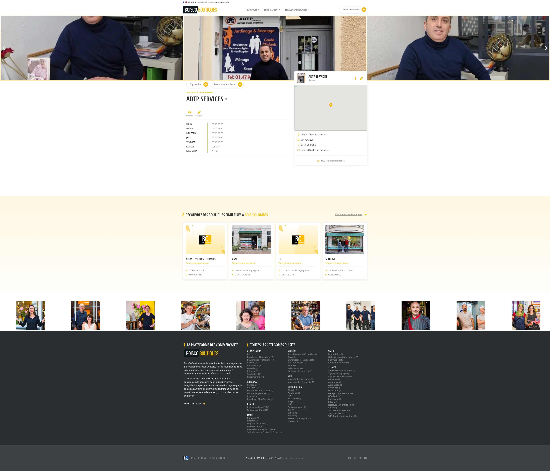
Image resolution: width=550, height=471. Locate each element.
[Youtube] (365, 458)
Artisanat (252, 381)
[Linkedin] (360, 458)
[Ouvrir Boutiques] (259, 9)
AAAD (234, 259)
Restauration (295, 386)
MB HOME (330, 259)
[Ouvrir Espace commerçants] (308, 9)
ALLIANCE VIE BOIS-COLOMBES (201, 259)
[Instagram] (355, 458)
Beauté (250, 403)
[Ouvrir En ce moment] (280, 9)
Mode (290, 376)
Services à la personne (199, 92)
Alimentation (254, 350)
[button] (545, 48)
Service (332, 367)
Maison (292, 350)
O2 (280, 259)
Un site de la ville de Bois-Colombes (209, 458)
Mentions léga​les (294, 458)
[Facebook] (349, 458)
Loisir (250, 414)
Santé (331, 350)
